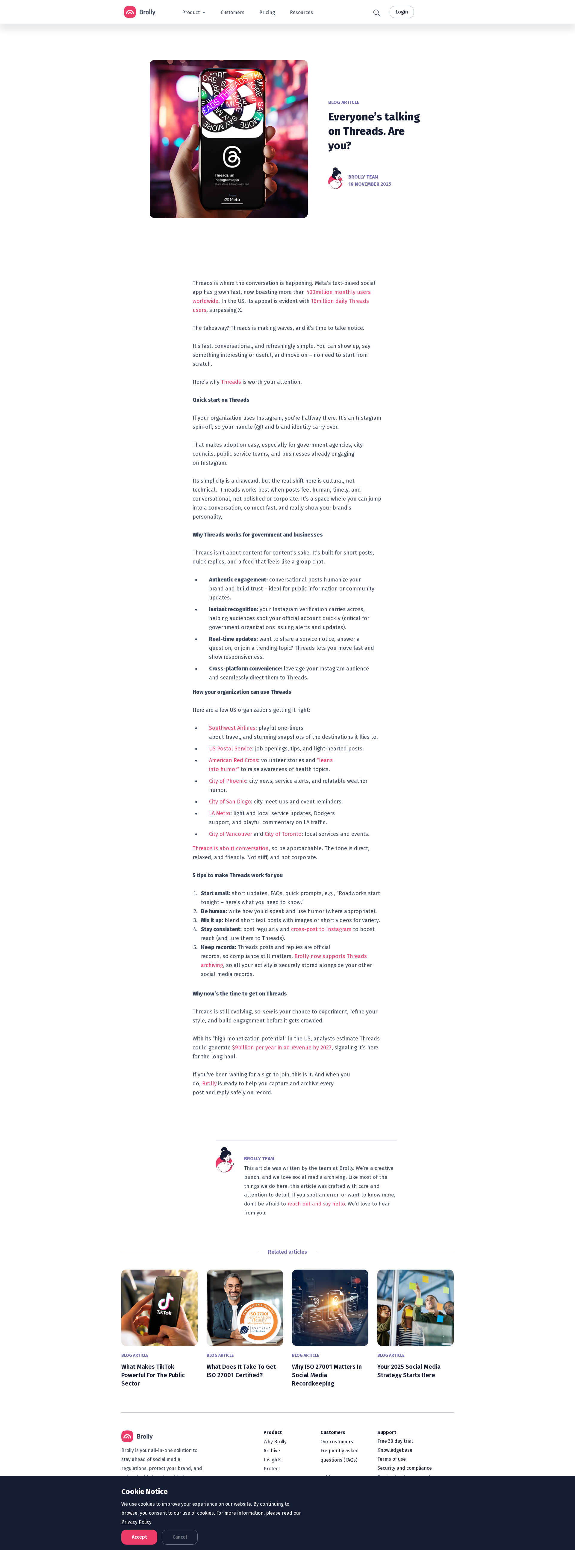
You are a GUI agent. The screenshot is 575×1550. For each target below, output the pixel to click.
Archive (272, 1451)
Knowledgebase (394, 1450)
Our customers (336, 1442)
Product (273, 1432)
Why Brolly (275, 1442)
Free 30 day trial (395, 1441)
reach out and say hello (316, 1204)
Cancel (179, 1537)
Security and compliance (404, 1468)
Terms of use (391, 1459)
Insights (273, 1460)
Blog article (344, 102)
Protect (272, 1469)
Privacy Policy (136, 1522)
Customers (332, 1432)
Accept (139, 1537)
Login (402, 12)
